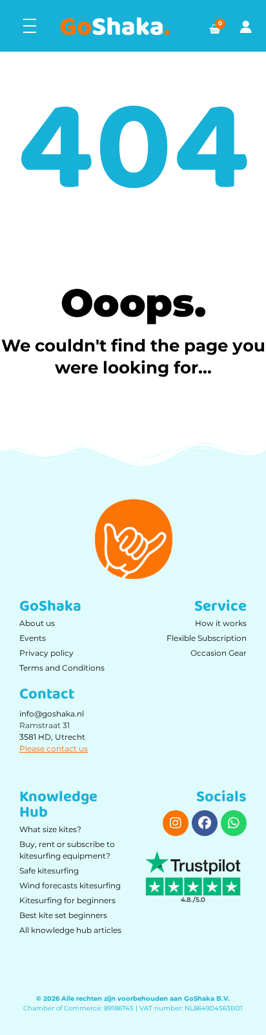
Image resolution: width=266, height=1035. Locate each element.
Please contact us (53, 748)
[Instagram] (176, 823)
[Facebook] (205, 823)
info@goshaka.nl (51, 713)
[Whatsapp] (234, 823)
